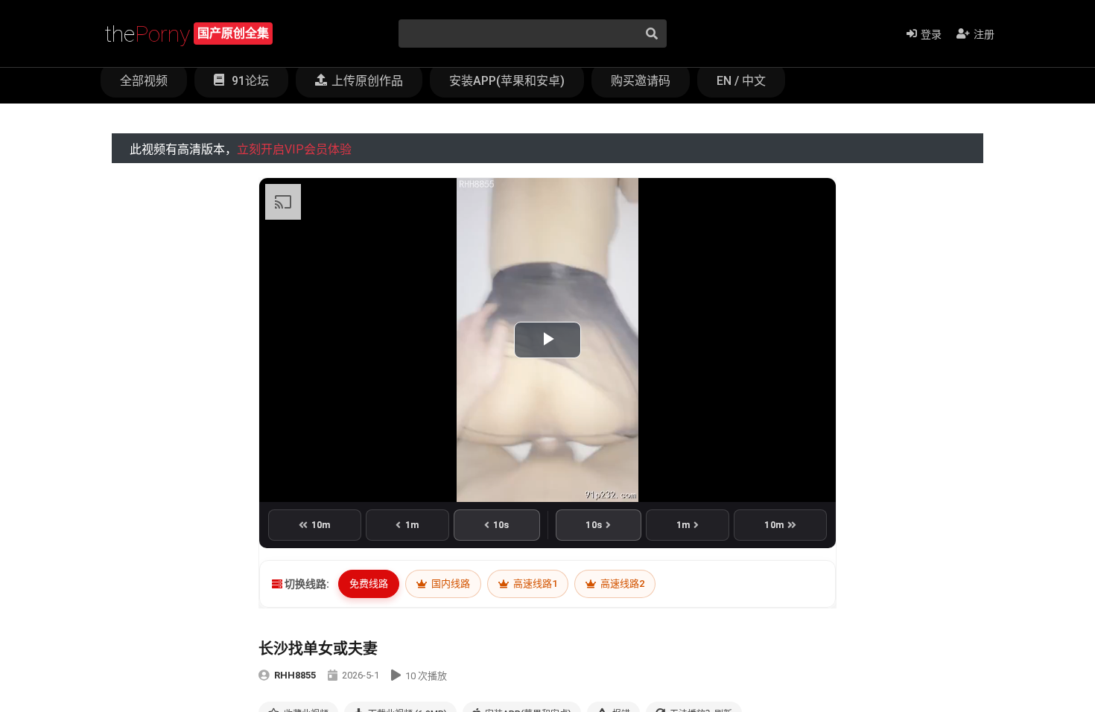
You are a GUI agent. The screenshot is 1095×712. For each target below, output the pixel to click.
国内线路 (449, 583)
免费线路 (368, 583)
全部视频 (144, 81)
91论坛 (249, 81)
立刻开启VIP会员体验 (294, 149)
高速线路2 (621, 583)
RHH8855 (295, 675)
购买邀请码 (640, 81)
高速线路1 (534, 583)
